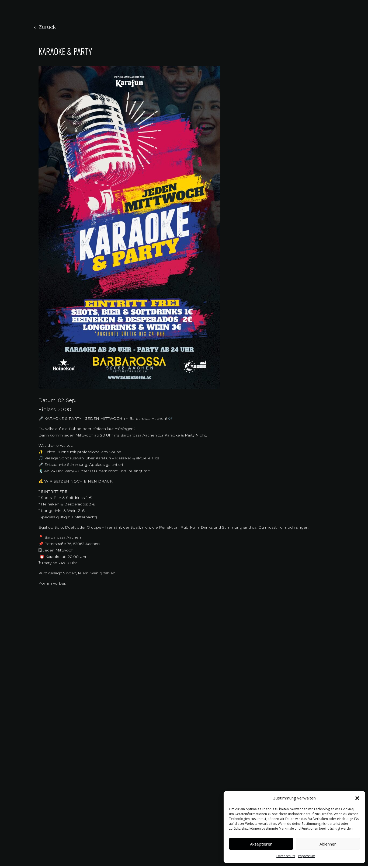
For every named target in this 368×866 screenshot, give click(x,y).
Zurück (47, 27)
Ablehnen (328, 844)
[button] (357, 798)
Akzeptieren (261, 844)
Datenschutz (285, 856)
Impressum (306, 856)
